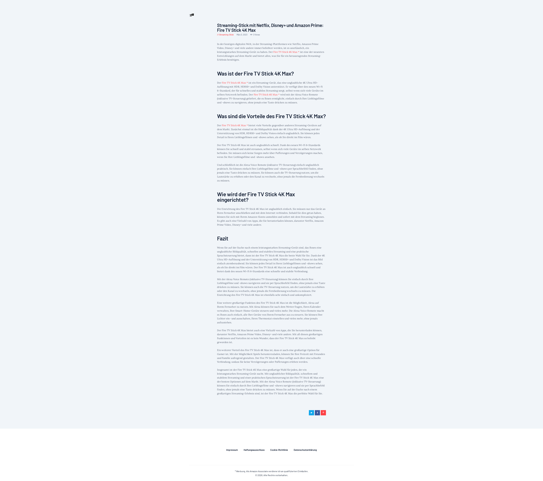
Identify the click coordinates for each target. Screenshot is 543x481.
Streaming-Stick (226, 34)
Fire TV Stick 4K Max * (286, 52)
